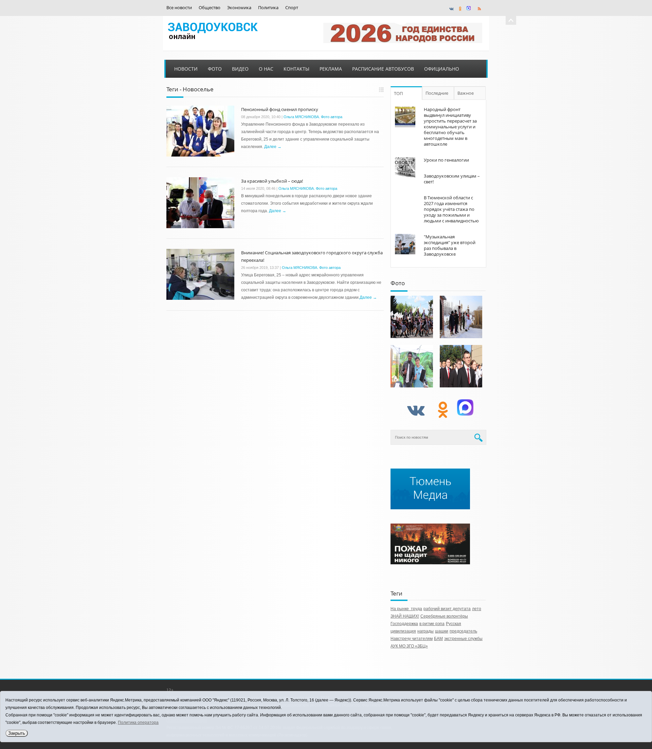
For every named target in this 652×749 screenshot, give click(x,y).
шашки (441, 631)
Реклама (331, 69)
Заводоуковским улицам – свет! (452, 179)
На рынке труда (406, 608)
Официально (441, 69)
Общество (209, 7)
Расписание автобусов (383, 69)
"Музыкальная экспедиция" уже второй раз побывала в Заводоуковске (449, 245)
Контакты (296, 69)
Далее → (273, 146)
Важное (465, 93)
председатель (463, 631)
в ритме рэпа (432, 623)
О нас (266, 69)
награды (425, 631)
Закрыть (16, 733)
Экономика (239, 7)
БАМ (438, 638)
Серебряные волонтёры (444, 616)
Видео (240, 69)
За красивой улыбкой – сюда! (272, 181)
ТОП (398, 93)
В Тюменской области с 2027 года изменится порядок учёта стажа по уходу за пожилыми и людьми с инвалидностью (451, 209)
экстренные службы (463, 638)
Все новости (179, 7)
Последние (436, 93)
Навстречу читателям (412, 638)
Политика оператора (138, 722)
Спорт (291, 7)
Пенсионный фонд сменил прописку (279, 109)
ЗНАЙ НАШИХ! (405, 616)
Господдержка (404, 623)
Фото (215, 69)
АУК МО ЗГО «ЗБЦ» (409, 646)
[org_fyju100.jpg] (412, 317)
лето (476, 608)
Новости (186, 69)
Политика (268, 7)
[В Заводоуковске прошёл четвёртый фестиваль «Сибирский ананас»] (412, 366)
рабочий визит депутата (447, 608)
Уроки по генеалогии (446, 160)
